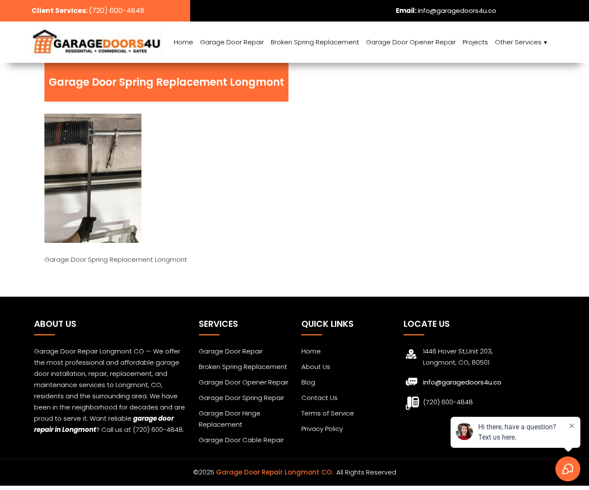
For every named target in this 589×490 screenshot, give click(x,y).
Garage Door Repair (232, 42)
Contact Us (319, 397)
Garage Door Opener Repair (411, 42)
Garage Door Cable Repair (241, 439)
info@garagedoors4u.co (457, 10)
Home (183, 42)
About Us (315, 366)
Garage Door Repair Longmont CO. (275, 472)
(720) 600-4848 (116, 11)
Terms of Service (327, 413)
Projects (475, 42)
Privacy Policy (322, 428)
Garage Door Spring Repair (241, 397)
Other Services (518, 42)
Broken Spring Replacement (315, 42)
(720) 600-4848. (158, 429)
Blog (308, 382)
